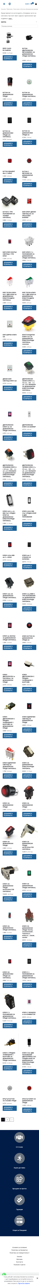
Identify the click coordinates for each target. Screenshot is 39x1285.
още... (10, 18)
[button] (37, 1278)
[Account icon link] (36, 4)
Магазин (9, 9)
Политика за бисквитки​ (19, 1250)
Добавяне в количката (8, 58)
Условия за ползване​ (19, 1247)
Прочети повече (24, 1283)
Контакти (19, 1262)
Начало (3, 9)
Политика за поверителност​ (19, 1253)
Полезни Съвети (19, 1265)
